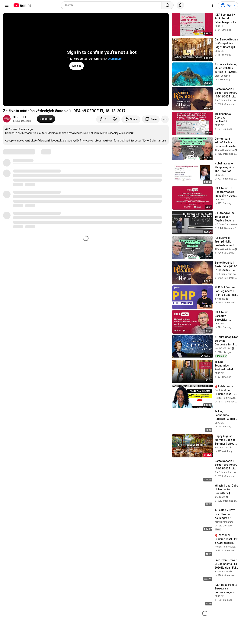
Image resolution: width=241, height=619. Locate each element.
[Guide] (7, 5)
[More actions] (165, 119)
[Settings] (212, 5)
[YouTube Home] (22, 5)
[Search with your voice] (180, 5)
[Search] (168, 5)
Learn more (115, 58)
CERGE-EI (19, 117)
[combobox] (112, 5)
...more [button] (161, 140)
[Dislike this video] (114, 119)
